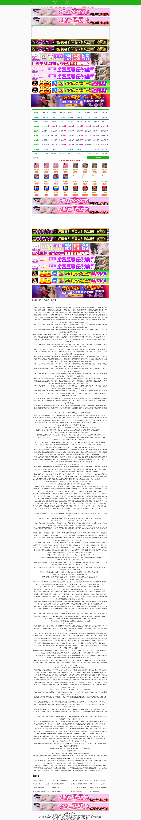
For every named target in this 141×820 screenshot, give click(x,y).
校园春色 (70, 144)
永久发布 (67, 1)
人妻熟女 (78, 135)
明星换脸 (95, 131)
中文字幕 (70, 126)
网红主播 (87, 131)
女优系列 (87, 126)
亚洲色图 (78, 140)
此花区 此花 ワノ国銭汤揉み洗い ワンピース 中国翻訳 (65, 780)
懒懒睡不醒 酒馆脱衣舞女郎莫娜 (98, 787)
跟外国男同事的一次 (57, 791)
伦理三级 (78, 126)
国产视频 (44, 126)
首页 (40, 300)
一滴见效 (37, 183)
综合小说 (104, 144)
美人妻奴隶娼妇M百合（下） (78, 791)
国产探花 (78, 131)
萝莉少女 (87, 135)
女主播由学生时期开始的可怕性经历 (99, 780)
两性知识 (87, 144)
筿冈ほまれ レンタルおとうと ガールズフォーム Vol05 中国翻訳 (106, 784)
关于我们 (67, 813)
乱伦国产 (70, 131)
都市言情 (44, 144)
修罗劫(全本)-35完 (94, 791)
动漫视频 (95, 126)
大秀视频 (95, 135)
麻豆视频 (61, 126)
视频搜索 (98, 158)
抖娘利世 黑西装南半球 (38, 787)
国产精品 (44, 135)
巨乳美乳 (70, 135)
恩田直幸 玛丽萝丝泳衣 (38, 780)
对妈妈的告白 (55, 787)
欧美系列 (104, 126)
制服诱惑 (104, 135)
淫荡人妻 (61, 144)
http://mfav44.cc (67, 3)
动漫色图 (95, 140)
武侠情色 (78, 144)
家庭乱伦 (53, 144)
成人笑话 (95, 144)
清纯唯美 (53, 140)
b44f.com (30, 1)
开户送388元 (75, 195)
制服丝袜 (61, 140)
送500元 (36, 195)
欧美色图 (87, 140)
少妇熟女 (70, 140)
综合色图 (104, 140)
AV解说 (53, 126)
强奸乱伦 (61, 135)
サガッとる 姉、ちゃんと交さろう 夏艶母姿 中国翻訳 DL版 (48, 784)
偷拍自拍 (44, 140)
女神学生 (44, 131)
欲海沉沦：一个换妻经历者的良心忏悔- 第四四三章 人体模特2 (86, 784)
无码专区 (53, 135)
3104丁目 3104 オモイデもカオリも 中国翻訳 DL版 (84, 787)
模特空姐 (61, 131)
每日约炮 (75, 172)
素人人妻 (53, 131)
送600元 (75, 183)
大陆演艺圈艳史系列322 (58, 784)
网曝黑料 (104, 131)
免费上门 (37, 172)
